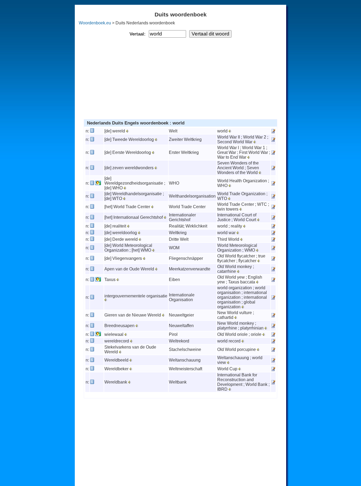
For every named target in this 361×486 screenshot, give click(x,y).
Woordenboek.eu (95, 23)
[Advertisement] (180, 77)
